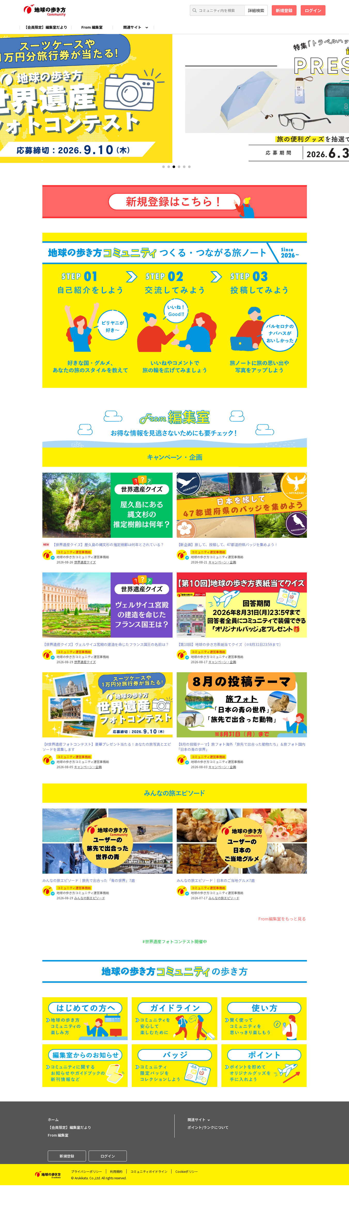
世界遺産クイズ (85, 562)
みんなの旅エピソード (89, 898)
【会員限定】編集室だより (45, 27)
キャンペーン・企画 (222, 562)
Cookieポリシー (186, 1171)
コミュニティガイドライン (148, 1171)
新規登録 (284, 10)
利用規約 (116, 1171)
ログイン (313, 10)
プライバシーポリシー (86, 1171)
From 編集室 (92, 27)
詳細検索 (256, 10)
